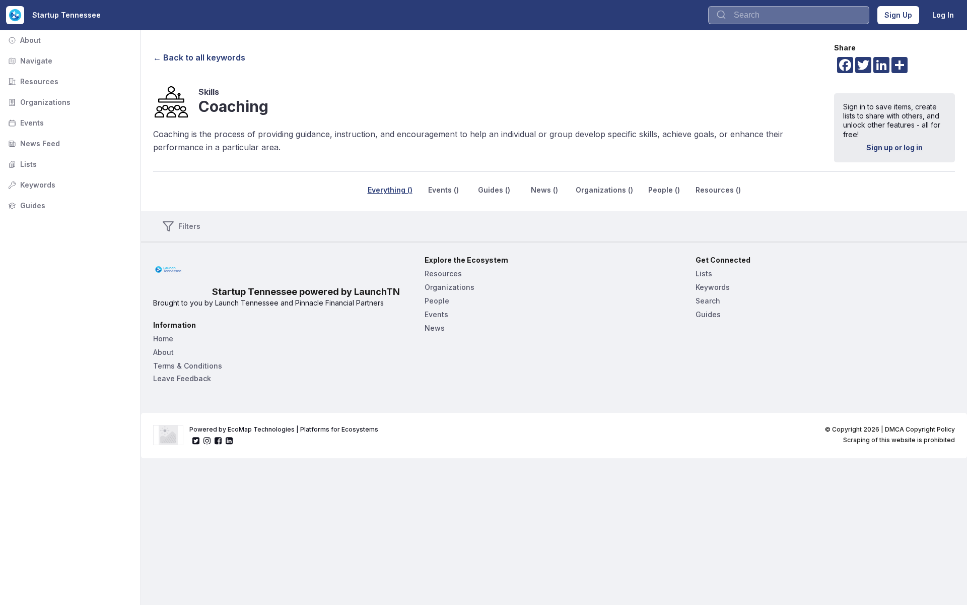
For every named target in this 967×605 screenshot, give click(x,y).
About (23, 40)
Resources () (718, 190)
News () (544, 190)
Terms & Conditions (187, 365)
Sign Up (898, 15)
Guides (25, 205)
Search (708, 300)
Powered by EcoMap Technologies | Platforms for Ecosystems (283, 429)
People (437, 300)
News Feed (33, 143)
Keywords (30, 184)
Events (25, 122)
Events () (443, 190)
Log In (943, 15)
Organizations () (604, 190)
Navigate (29, 60)
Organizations (38, 102)
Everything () (390, 190)
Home (163, 338)
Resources (32, 81)
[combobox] (788, 15)
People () (664, 190)
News (435, 328)
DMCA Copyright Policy (920, 429)
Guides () (494, 190)
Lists (21, 164)
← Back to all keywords (199, 57)
